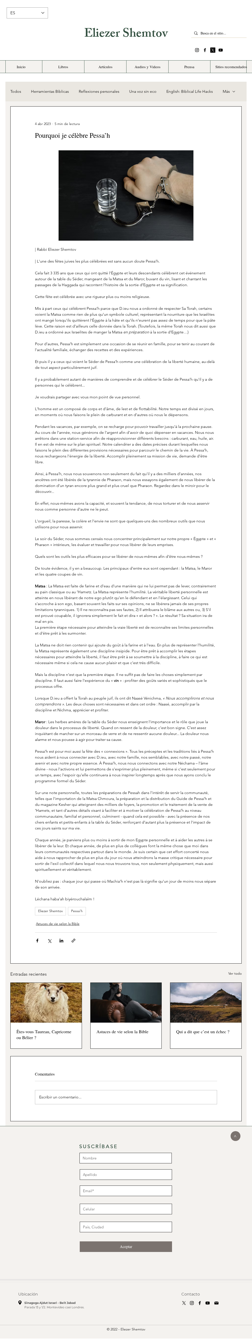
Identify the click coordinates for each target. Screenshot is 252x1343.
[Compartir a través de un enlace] (73, 940)
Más (226, 91)
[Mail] (216, 1303)
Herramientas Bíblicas (50, 91)
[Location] (20, 1303)
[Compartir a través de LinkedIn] (61, 940)
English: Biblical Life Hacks (189, 91)
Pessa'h (77, 911)
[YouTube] (220, 50)
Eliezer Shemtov (126, 34)
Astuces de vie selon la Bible (57, 923)
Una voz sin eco (143, 91)
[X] (212, 50)
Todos (15, 91)
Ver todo (235, 973)
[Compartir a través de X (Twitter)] (49, 940)
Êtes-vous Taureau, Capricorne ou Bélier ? (43, 1034)
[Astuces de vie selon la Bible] (126, 1003)
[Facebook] (204, 50)
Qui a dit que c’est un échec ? (202, 1031)
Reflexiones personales (99, 91)
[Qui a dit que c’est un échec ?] (205, 1003)
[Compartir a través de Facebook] (37, 940)
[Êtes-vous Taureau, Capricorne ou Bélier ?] (46, 1003)
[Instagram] (197, 50)
